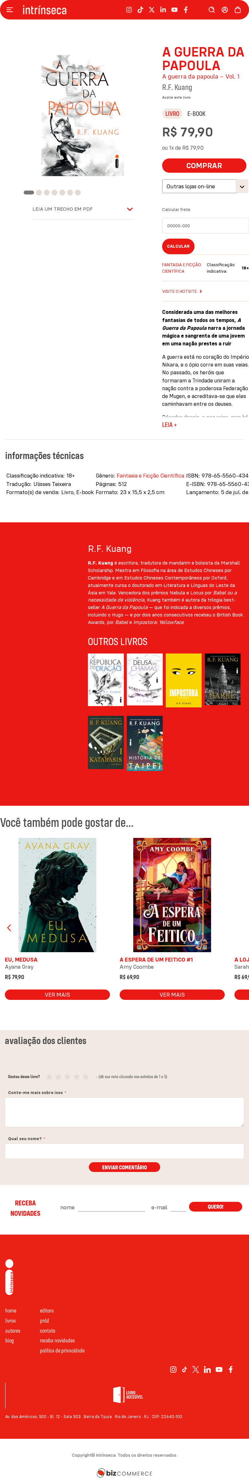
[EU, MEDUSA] (57, 896)
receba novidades (57, 1340)
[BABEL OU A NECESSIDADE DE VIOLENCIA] (223, 681)
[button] (27, 192)
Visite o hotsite (179, 291)
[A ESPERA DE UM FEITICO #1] (172, 896)
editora (47, 1310)
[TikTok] (184, 1369)
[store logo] (44, 10)
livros (10, 1320)
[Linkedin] (207, 1369)
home (10, 1310)
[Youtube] (219, 1369)
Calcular (178, 246)
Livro (172, 113)
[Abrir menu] (11, 9)
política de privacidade (62, 1350)
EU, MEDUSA (21, 959)
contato (47, 1330)
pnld (44, 1320)
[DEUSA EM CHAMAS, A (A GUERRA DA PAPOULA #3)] (145, 681)
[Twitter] (195, 1369)
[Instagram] (173, 1369)
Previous (9, 928)
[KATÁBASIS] (106, 744)
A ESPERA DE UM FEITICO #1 (156, 959)
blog (9, 1340)
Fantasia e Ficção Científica (150, 475)
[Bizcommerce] (124, 1473)
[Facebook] (230, 1369)
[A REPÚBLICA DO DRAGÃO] (106, 681)
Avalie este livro (176, 97)
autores (12, 1330)
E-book (196, 113)
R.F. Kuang (177, 87)
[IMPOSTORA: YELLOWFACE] (184, 681)
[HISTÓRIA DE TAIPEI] (145, 744)
